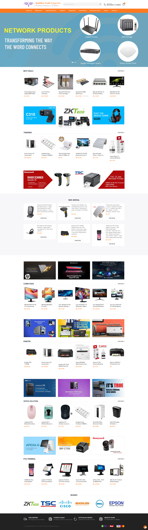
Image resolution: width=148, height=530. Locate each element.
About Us (29, 10)
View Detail (43, 218)
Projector (72, 10)
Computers (38, 10)
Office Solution (95, 10)
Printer (62, 10)
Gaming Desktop (51, 10)
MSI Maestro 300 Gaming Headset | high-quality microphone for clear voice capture (45, 228)
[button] (72, 62)
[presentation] (123, 86)
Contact (114, 10)
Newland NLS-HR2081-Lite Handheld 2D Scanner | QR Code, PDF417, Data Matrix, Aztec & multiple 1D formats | (80, 208)
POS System (82, 10)
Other (106, 10)
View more (121, 70)
